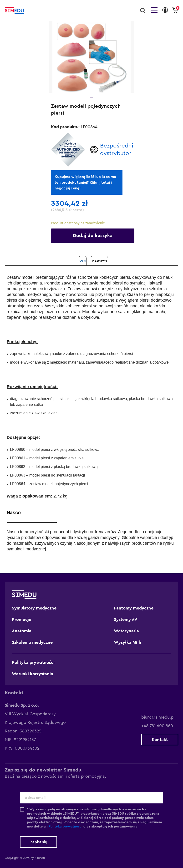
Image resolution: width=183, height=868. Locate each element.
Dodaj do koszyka (92, 235)
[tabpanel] (91, 57)
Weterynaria (126, 631)
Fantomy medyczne (133, 608)
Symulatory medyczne (34, 608)
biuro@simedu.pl (157, 717)
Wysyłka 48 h (127, 642)
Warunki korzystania (32, 674)
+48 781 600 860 (157, 726)
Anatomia (21, 631)
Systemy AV (125, 619)
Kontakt (160, 739)
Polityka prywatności (33, 662)
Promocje (21, 619)
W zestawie (99, 260)
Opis (83, 260)
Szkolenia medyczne (32, 642)
